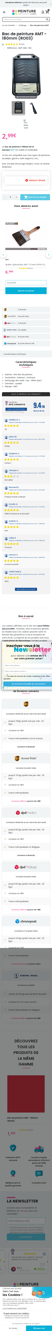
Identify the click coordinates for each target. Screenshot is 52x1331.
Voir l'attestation (16, 409)
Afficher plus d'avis (26, 589)
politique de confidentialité (32, 1232)
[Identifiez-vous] (43, 12)
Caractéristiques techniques (14, 354)
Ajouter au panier (35, 197)
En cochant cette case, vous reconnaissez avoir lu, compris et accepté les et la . (27, 1229)
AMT (12, 149)
